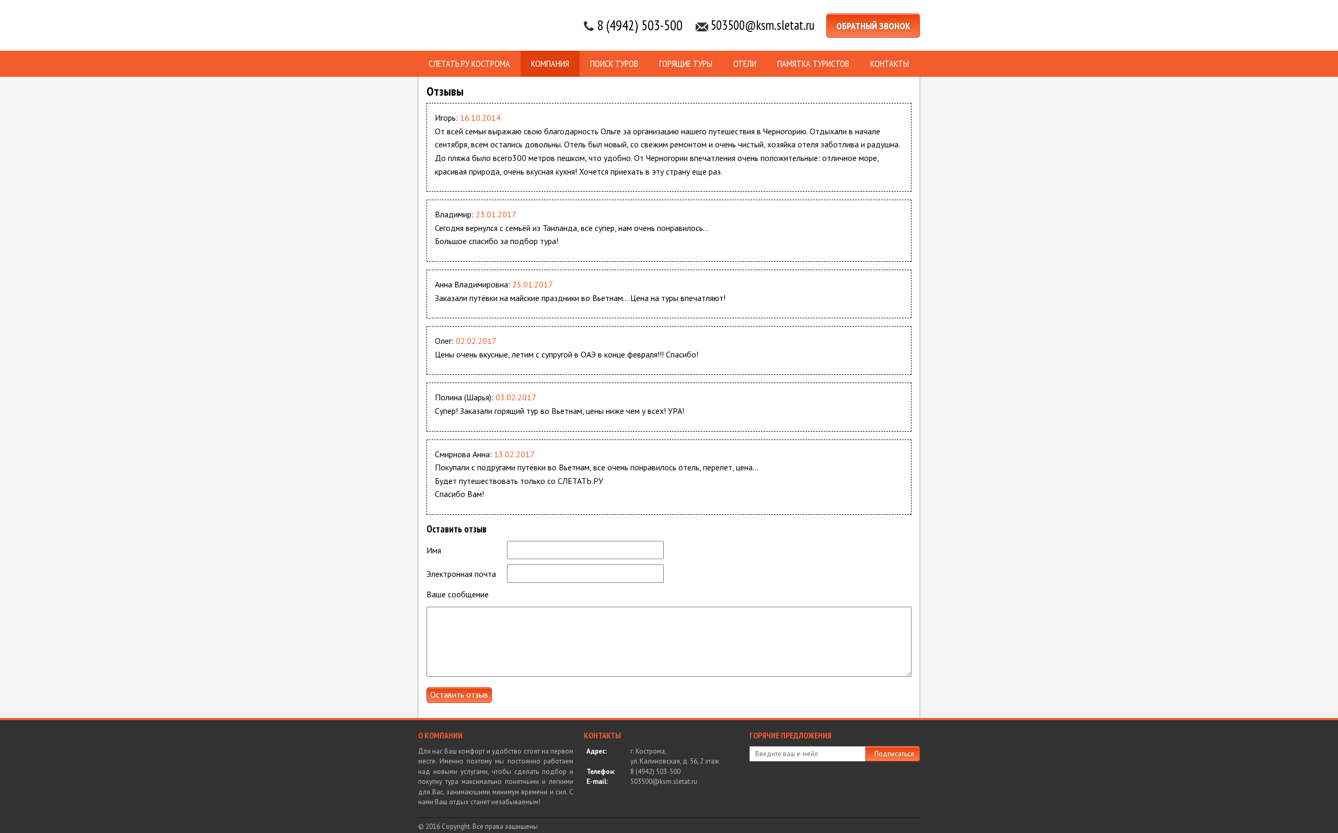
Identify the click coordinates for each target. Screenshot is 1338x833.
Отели (744, 63)
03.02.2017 (515, 397)
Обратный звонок (873, 26)
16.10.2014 (480, 117)
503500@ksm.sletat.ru (762, 25)
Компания (550, 63)
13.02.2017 (514, 454)
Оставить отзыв (459, 694)
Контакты (889, 63)
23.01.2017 (496, 214)
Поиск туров (614, 63)
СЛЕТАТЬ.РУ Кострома (469, 63)
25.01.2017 (532, 284)
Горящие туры (685, 63)
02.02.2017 (476, 340)
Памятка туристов (813, 63)
